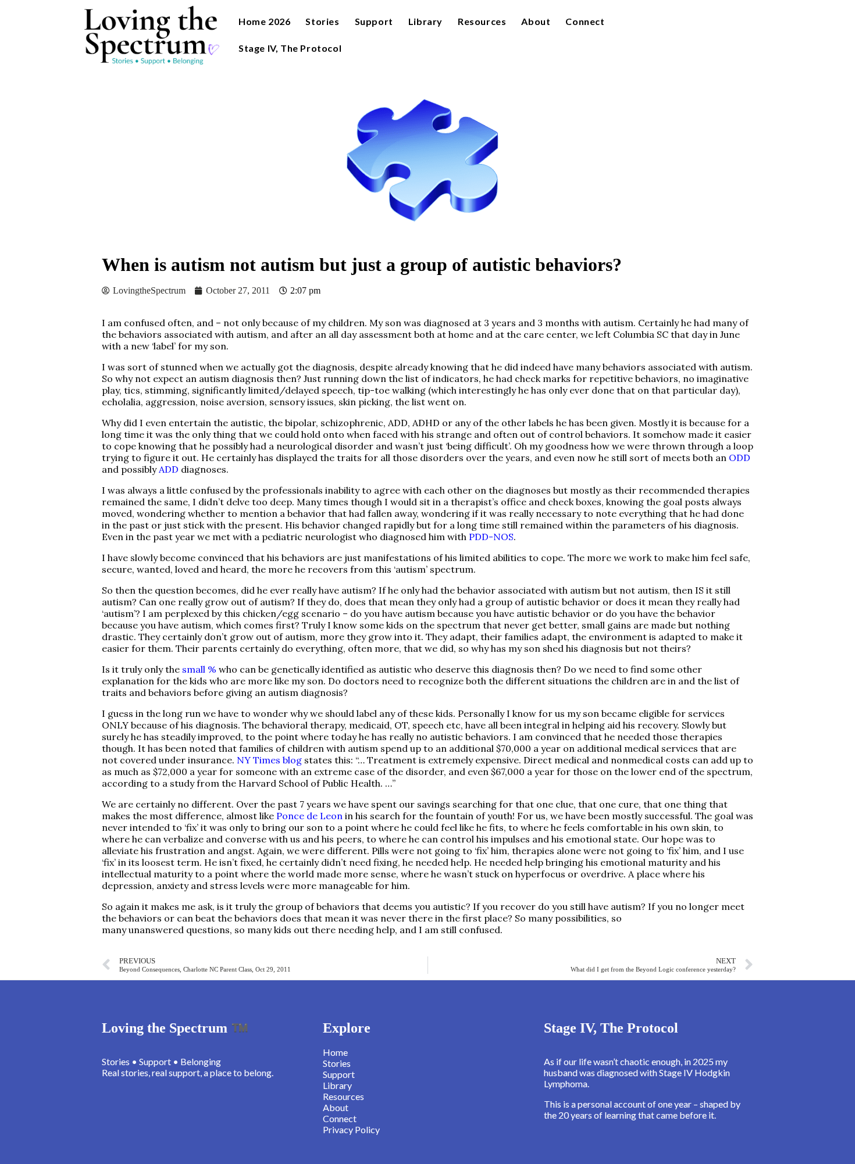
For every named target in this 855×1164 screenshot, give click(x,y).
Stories (322, 21)
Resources (482, 21)
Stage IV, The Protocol (289, 47)
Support (374, 21)
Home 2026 (264, 21)
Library (425, 21)
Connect (584, 21)
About (535, 21)
